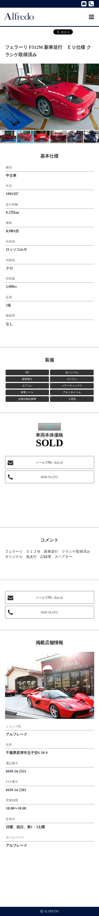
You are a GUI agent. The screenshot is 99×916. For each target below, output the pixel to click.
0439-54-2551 (49, 477)
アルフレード (16, 845)
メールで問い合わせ (49, 462)
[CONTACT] (84, 4)
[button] (94, 68)
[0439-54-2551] (92, 4)
